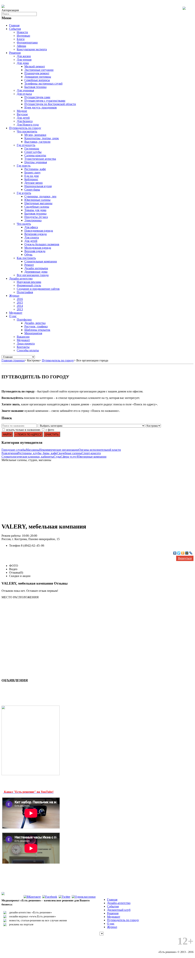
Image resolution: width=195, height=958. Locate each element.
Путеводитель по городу (25, 128)
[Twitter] (179, 553)
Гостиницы (31, 148)
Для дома (23, 63)
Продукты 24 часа (36, 217)
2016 (20, 299)
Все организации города (33, 275)
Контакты (23, 347)
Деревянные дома (35, 271)
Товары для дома (35, 210)
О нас (13, 316)
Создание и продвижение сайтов (38, 288)
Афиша (21, 46)
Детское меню (33, 182)
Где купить (24, 193)
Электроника (33, 220)
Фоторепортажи (27, 42)
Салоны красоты (35, 155)
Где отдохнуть (26, 145)
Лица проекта (26, 343)
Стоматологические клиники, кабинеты (28, 456)
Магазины (32, 449)
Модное (22, 111)
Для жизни (24, 56)
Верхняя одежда (34, 251)
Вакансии (23, 336)
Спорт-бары (32, 189)
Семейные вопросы (37, 80)
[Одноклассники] (183, 553)
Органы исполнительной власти (100, 449)
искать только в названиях (23, 429)
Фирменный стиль (29, 285)
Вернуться (185, 558)
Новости (22, 32)
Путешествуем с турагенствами (44, 100)
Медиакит (15, 312)
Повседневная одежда (38, 230)
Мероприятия (33, 333)
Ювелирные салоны (37, 199)
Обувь (28, 254)
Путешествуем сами (37, 97)
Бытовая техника (35, 87)
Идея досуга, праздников (40, 107)
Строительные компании (40, 261)
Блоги (21, 39)
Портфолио (24, 319)
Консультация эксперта (32, 49)
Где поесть (23, 165)
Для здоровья (25, 90)
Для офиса (31, 227)
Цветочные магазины (38, 203)
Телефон (14, 545)
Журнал (14, 295)
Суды (57, 456)
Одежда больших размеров (41, 244)
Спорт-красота (91, 453)
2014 (20, 305)
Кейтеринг (31, 179)
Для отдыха (24, 93)
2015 (20, 302)
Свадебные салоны (36, 206)
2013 (20, 309)
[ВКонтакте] (175, 553)
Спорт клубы (33, 152)
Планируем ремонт (36, 73)
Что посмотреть (27, 131)
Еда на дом (31, 175)
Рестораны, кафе (35, 169)
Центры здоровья (35, 162)
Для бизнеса (25, 121)
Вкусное (22, 114)
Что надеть (24, 223)
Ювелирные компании (91, 456)
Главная (14, 25)
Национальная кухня (38, 186)
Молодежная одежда (37, 247)
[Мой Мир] (187, 553)
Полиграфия (25, 292)
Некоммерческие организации (59, 449)
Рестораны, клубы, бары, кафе (37, 453)
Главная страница (13, 360)
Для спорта (31, 237)
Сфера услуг (69, 456)
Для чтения (24, 59)
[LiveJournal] (191, 553)
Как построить (26, 258)
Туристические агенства (40, 158)
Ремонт (29, 264)
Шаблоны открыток (37, 329)
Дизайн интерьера (36, 268)
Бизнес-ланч (32, 172)
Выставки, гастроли (37, 141)
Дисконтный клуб (118, 909)
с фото (50, 429)
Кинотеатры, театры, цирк (41, 138)
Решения (15, 52)
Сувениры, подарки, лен (40, 196)
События (15, 28)
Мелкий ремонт (34, 66)
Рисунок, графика (36, 326)
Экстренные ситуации (39, 69)
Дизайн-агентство (21, 278)
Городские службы (14, 449)
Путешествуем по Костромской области (50, 104)
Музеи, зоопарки (35, 134)
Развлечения (10, 453)
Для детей (23, 117)
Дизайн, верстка (35, 323)
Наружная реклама (29, 282)
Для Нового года (28, 124)
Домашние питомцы (37, 76)
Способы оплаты (28, 350)
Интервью (23, 35)
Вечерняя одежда (35, 234)
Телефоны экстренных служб (43, 83)
